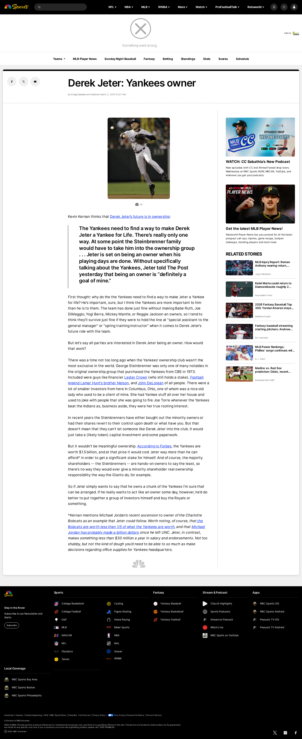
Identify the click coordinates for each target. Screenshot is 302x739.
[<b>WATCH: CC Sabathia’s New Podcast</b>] (260, 137)
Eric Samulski (261, 337)
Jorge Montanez (263, 274)
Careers (19, 715)
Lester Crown (135, 377)
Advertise (8, 715)
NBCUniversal (23, 720)
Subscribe (12, 625)
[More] (273, 7)
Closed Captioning (33, 715)
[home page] (16, 7)
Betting (168, 59)
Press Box (72, 715)
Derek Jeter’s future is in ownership (139, 216)
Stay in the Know (14, 607)
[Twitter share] (23, 81)
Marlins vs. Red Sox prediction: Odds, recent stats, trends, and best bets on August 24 (274, 369)
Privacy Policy (99, 715)
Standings (188, 59)
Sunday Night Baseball (120, 59)
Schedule (242, 59)
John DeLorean (151, 383)
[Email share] (35, 81)
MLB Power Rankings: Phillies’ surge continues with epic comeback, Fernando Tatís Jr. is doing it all (274, 348)
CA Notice (139, 715)
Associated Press (263, 295)
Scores (223, 59)
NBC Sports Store (58, 715)
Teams (57, 59)
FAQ (46, 715)
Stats (206, 59)
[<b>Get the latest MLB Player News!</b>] (260, 204)
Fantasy (149, 59)
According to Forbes (154, 446)
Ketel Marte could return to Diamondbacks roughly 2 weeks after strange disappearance (273, 285)
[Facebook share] (12, 81)
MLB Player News (84, 59)
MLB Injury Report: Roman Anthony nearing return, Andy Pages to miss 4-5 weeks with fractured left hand (272, 263)
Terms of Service (154, 715)
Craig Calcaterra (79, 94)
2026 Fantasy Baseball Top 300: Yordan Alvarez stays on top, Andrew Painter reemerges (273, 306)
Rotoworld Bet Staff (264, 380)
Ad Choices (84, 715)
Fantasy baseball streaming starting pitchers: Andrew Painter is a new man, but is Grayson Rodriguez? (274, 327)
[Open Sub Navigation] (116, 7)
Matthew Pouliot (263, 316)
